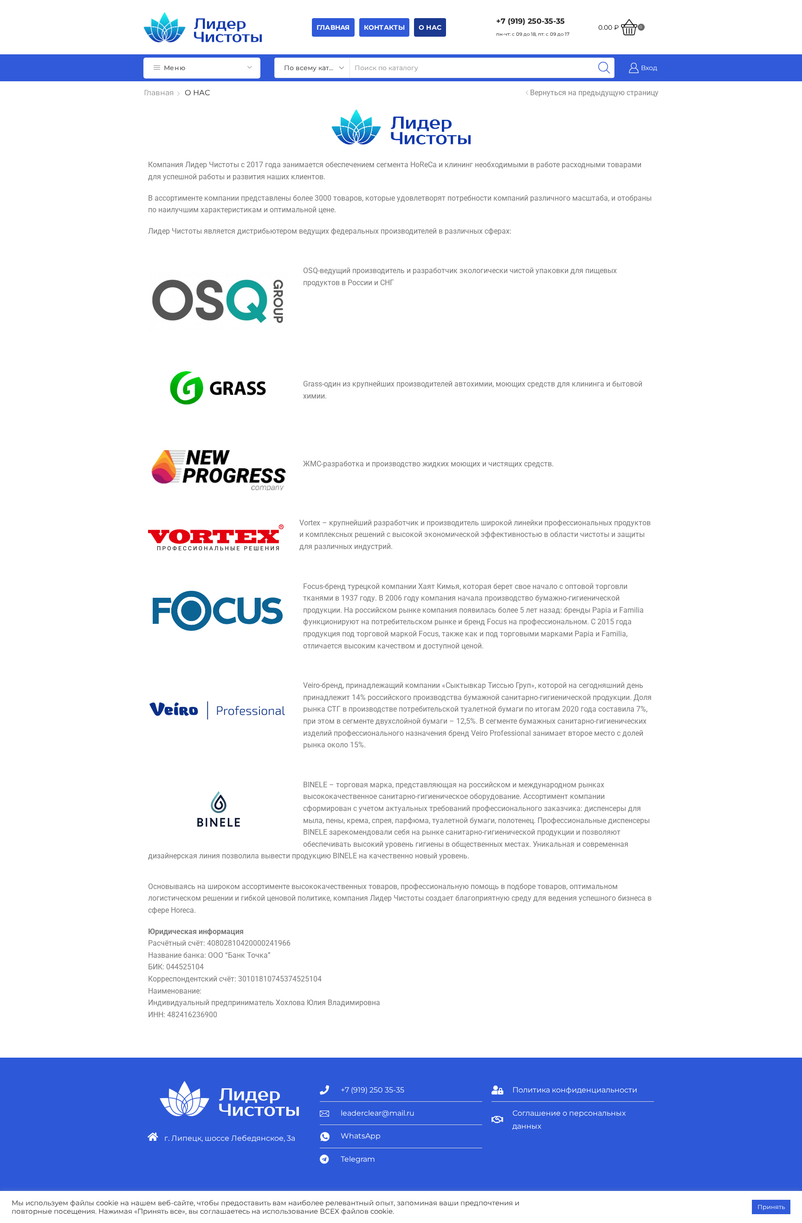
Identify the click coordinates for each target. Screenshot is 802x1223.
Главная (333, 27)
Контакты (384, 27)
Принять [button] (771, 1206)
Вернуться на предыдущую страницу (594, 92)
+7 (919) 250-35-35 (530, 21)
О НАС (430, 27)
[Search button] (604, 68)
